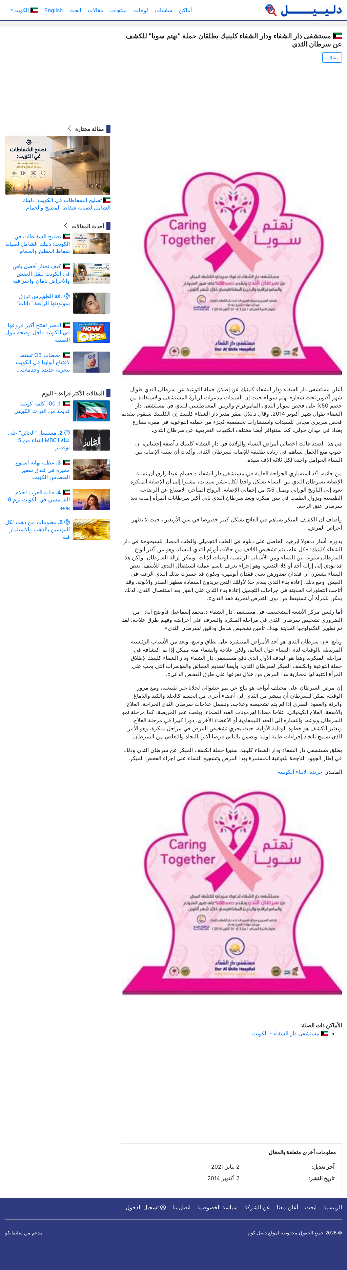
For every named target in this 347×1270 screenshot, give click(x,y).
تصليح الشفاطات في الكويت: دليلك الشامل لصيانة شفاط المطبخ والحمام (66, 204)
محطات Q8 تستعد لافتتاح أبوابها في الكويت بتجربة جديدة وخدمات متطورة (43, 363)
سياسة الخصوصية (217, 1207)
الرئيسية (332, 1207)
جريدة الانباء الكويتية (300, 771)
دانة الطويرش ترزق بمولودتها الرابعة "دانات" (43, 300)
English (53, 10)
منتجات (118, 10)
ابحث (75, 10)
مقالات (95, 10)
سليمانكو (14, 1232)
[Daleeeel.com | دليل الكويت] (303, 10)
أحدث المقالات (87, 226)
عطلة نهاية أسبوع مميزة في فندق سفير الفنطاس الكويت (42, 469)
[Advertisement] (231, 117)
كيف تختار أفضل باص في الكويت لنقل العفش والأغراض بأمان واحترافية (41, 273)
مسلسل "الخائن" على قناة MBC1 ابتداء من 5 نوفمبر (39, 440)
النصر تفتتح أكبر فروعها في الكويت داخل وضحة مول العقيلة (37, 332)
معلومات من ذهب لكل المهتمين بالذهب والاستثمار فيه (37, 529)
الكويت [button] (21, 10)
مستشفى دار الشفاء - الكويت (286, 1033)
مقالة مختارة (89, 128)
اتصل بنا (181, 1207)
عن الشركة (257, 1207)
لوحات (141, 10)
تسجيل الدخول (143, 1207)
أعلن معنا (287, 1207)
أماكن (185, 10)
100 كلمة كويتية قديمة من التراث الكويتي (42, 407)
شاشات (163, 10)
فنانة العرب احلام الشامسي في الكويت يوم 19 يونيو (37, 499)
